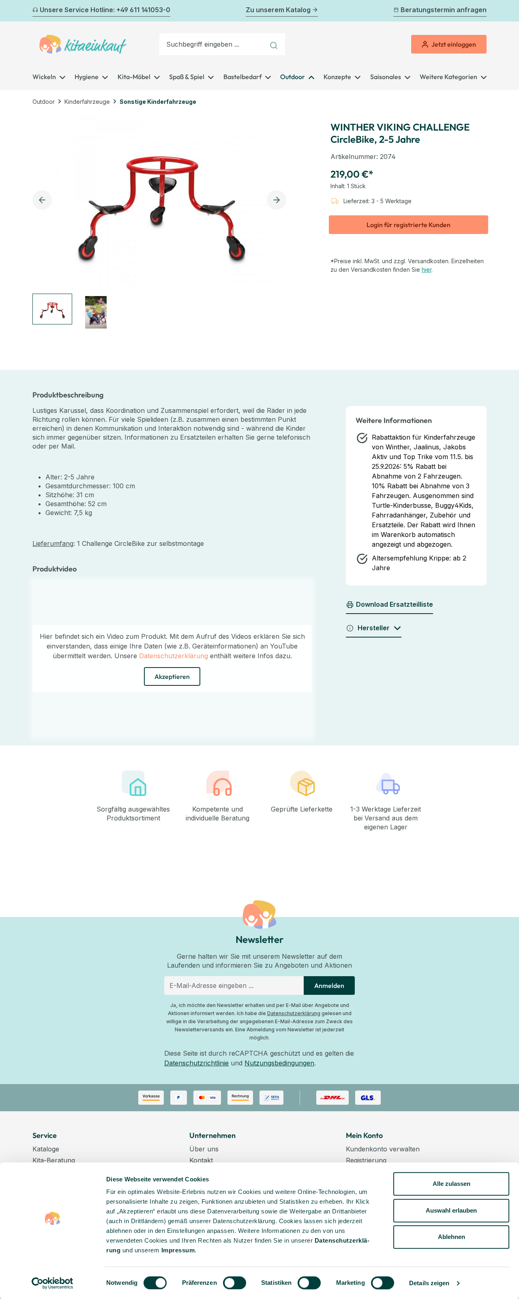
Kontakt (201, 1160)
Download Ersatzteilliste (394, 604)
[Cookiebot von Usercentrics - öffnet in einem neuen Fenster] (52, 1283)
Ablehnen (451, 1236)
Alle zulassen (451, 1183)
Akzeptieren (172, 676)
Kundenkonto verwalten (383, 1149)
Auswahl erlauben (451, 1210)
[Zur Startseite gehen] (82, 44)
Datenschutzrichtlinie (196, 1063)
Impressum (178, 1250)
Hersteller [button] (373, 628)
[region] (161, 222)
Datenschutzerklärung (173, 656)
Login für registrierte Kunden (408, 225)
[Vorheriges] (37, 11)
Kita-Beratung (53, 1160)
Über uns (204, 1149)
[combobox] (212, 44)
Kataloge (45, 1149)
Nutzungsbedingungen (279, 1063)
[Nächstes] (482, 11)
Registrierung (366, 1160)
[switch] (234, 1282)
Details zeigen (429, 1283)
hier (426, 269)
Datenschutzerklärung (293, 1013)
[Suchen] (274, 44)
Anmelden (329, 985)
